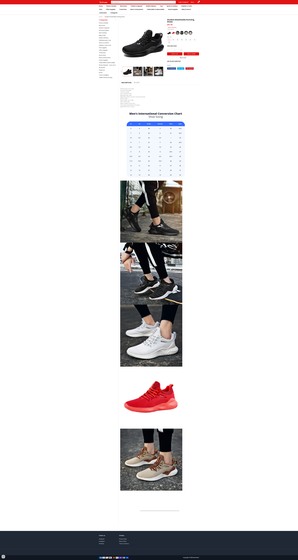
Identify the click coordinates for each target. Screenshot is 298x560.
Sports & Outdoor (172, 6)
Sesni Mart (196, 557)
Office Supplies (110, 9)
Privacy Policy (123, 539)
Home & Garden (111, 6)
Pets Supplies (103, 48)
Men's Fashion (103, 33)
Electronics (123, 6)
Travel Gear (122, 9)
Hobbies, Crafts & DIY (105, 45)
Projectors (102, 70)
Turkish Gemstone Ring (105, 77)
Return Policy (122, 541)
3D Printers (102, 67)
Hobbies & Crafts (186, 6)
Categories (113, 13)
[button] (121, 71)
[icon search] (174, 2)
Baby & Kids (102, 35)
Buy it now (183, 58)
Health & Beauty (151, 6)
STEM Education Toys (105, 40)
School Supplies (173, 9)
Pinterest (101, 543)
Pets (100, 9)
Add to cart (174, 54)
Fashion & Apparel (136, 6)
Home (101, 6)
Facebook (101, 539)
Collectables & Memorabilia (155, 9)
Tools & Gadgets (104, 75)
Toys (161, 6)
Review (136, 82)
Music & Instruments (105, 57)
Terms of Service (124, 543)
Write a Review (172, 27)
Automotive (103, 13)
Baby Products (186, 9)
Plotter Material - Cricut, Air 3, (107, 65)
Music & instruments (136, 9)
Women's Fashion (104, 30)
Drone (100, 72)
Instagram (102, 541)
